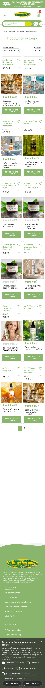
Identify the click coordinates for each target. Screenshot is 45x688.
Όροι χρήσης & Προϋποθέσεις (18, 602)
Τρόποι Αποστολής (13, 630)
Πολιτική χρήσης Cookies (16, 606)
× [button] (41, 641)
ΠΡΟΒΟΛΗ (37, 47)
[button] (22, 678)
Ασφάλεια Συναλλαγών (14, 611)
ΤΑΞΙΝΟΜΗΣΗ (8, 47)
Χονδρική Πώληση (12, 592)
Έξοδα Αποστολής (13, 634)
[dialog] (22, 663)
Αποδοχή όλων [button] (12, 683)
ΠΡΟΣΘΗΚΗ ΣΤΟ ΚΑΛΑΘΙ (11, 111)
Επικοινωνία (10, 616)
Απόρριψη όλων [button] (32, 683)
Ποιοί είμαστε (11, 597)
